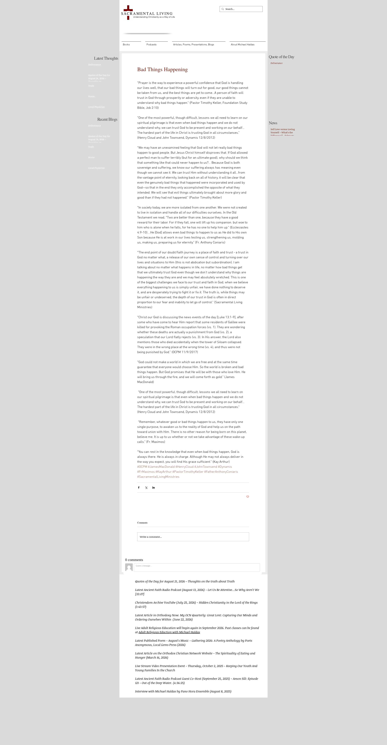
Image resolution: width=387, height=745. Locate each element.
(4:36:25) (179, 683)
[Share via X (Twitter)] (146, 487)
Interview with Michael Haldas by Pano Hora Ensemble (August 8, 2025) (183, 691)
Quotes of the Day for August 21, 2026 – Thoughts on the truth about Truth (185, 581)
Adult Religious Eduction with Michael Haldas (169, 632)
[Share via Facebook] (138, 487)
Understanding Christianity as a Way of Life (154, 17)
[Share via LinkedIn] (153, 487)
